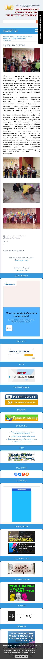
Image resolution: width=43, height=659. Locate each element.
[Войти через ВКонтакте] (19, 474)
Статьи (12, 37)
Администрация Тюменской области (23, 436)
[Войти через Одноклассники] (27, 474)
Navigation (10, 30)
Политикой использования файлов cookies (19, 653)
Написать (9, 328)
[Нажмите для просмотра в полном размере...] (21, 74)
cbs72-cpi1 (9, 238)
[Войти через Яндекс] (23, 474)
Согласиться (21, 656)
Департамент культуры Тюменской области (22, 439)
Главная (6, 37)
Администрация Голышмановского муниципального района (22, 432)
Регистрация (19, 260)
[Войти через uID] (16, 474)
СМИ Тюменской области (22, 442)
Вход (26, 260)
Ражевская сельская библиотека (16, 236)
